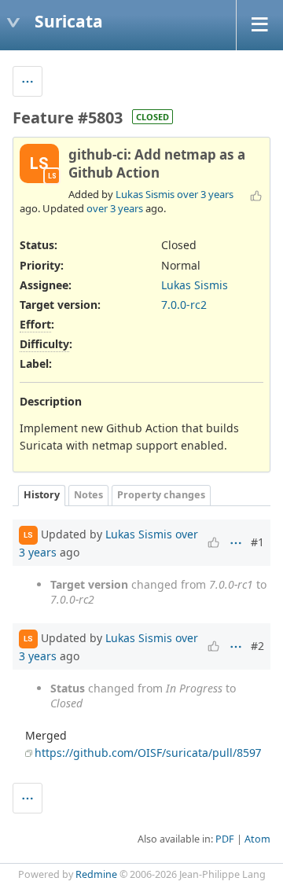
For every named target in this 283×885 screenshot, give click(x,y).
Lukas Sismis (145, 194)
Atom (257, 839)
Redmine (96, 874)
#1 (257, 541)
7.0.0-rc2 (184, 304)
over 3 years (205, 194)
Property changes (161, 494)
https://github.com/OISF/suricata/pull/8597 (148, 752)
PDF (224, 839)
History (42, 494)
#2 (257, 645)
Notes (88, 494)
